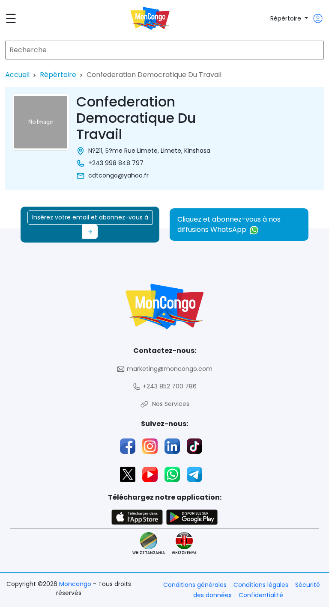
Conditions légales (260, 584)
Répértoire (286, 18)
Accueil (17, 75)
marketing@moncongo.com (168, 368)
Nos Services (169, 404)
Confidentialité (261, 595)
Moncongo (76, 584)
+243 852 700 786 (169, 386)
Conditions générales (195, 584)
